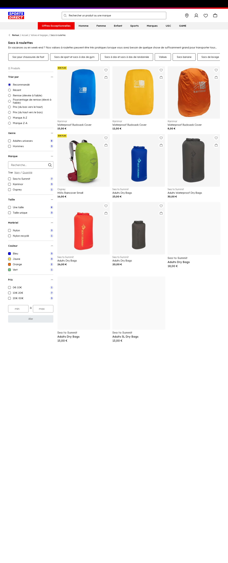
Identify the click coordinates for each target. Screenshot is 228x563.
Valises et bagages (39, 35)
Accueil (25, 35)
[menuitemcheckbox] (30, 141)
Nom (17, 172)
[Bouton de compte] (196, 15)
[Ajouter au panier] (106, 77)
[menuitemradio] (30, 84)
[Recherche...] (65, 15)
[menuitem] (56, 26)
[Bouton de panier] (215, 15)
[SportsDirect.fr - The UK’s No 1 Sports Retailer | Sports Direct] (16, 15)
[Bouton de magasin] (187, 15)
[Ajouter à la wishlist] (106, 70)
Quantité (27, 172)
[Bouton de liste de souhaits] (205, 15)
